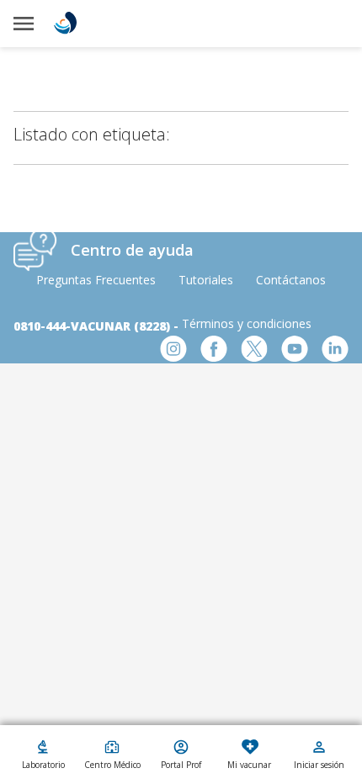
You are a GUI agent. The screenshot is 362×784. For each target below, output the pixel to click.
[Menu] (23, 23)
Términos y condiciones (246, 323)
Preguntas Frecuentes (96, 280)
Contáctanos (291, 280)
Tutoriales (205, 280)
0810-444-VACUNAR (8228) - (97, 326)
